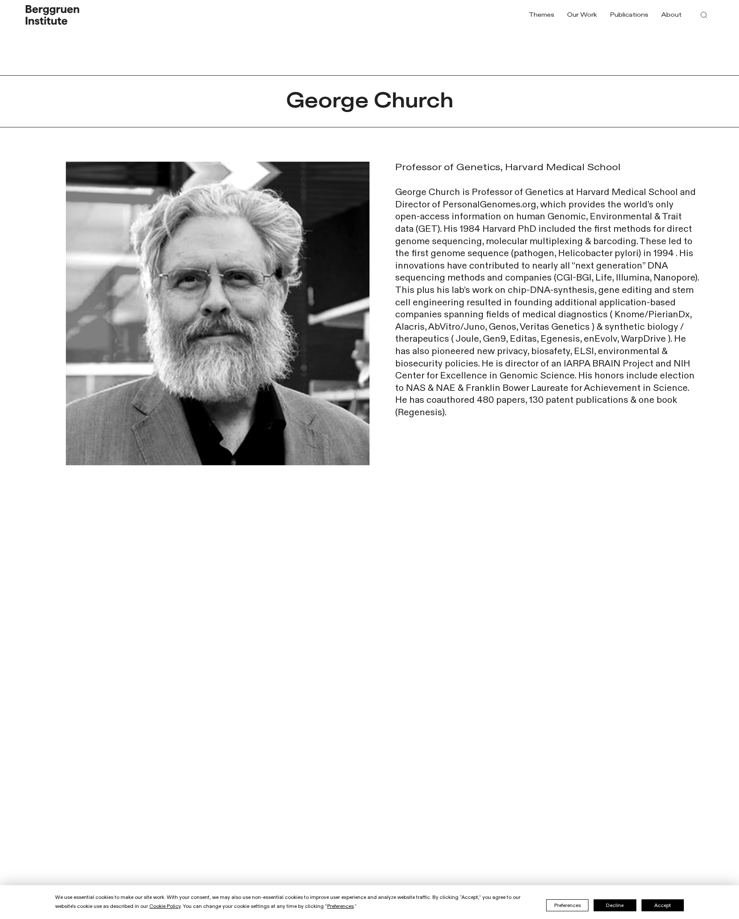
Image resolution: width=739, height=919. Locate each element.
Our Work (582, 15)
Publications (629, 15)
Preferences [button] (340, 906)
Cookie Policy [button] (164, 906)
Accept (662, 905)
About (671, 15)
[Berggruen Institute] (53, 15)
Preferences (567, 905)
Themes (541, 15)
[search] (704, 15)
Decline (615, 905)
